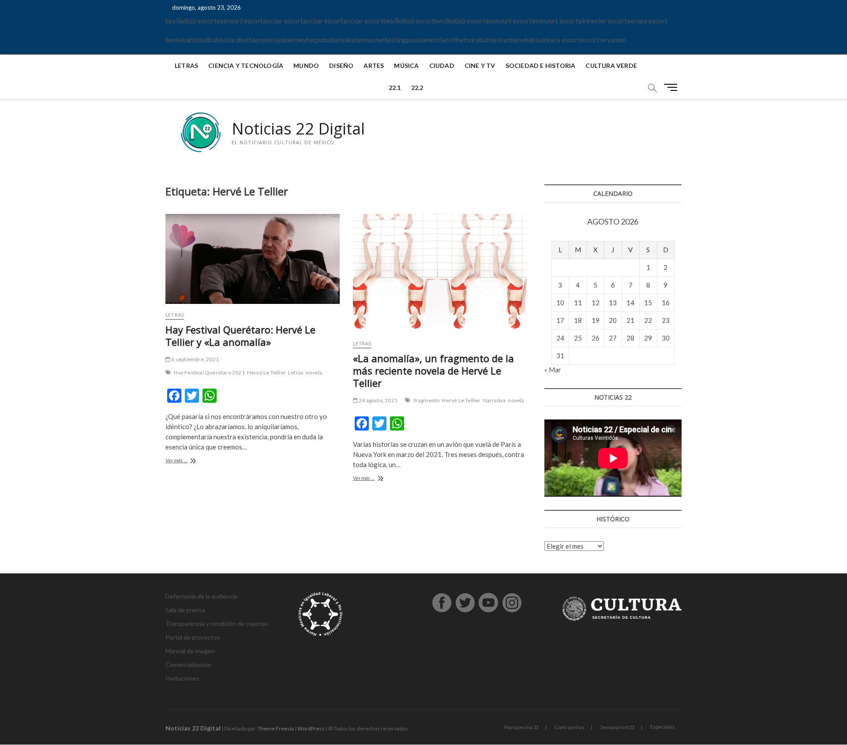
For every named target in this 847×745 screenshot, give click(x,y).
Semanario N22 (617, 727)
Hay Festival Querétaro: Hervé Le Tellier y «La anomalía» (240, 335)
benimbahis (181, 40)
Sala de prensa (185, 610)
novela (314, 372)
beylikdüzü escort (191, 21)
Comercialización (188, 664)
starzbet (236, 40)
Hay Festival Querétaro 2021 (209, 372)
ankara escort (560, 40)
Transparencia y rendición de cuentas (216, 623)
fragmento (427, 400)
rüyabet (282, 40)
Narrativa (494, 400)
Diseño (341, 65)
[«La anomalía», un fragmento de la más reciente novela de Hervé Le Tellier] (440, 273)
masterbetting (385, 40)
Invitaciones (182, 678)
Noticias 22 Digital (298, 129)
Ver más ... (188, 461)
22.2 (417, 87)
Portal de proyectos (192, 637)
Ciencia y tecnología (245, 65)
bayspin (260, 40)
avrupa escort (647, 21)
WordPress (311, 728)
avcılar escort (283, 21)
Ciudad (441, 65)
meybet (305, 40)
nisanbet (507, 40)
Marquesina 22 (521, 727)
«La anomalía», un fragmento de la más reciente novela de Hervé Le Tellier (433, 370)
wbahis (530, 40)
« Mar (552, 370)
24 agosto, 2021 (377, 400)
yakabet (352, 40)
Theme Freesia (276, 728)
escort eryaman (603, 40)
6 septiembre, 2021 (194, 359)
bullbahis (211, 40)
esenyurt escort (240, 21)
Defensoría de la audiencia (201, 596)
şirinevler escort (602, 21)
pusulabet (420, 40)
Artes (374, 65)
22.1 (395, 87)
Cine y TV (480, 65)
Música (406, 65)
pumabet (328, 40)
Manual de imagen (190, 651)
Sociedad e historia (541, 65)
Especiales (662, 727)
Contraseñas (570, 727)
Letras (186, 65)
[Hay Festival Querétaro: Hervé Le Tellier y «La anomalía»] (252, 259)
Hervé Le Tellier (266, 372)
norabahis (480, 40)
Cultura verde (611, 65)
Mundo (306, 65)
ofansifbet (450, 40)
